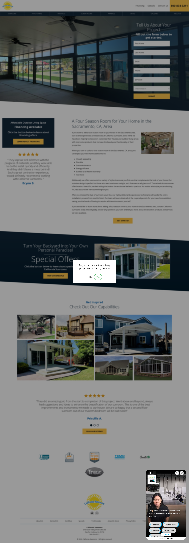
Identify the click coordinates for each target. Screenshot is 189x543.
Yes (98, 277)
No (90, 277)
